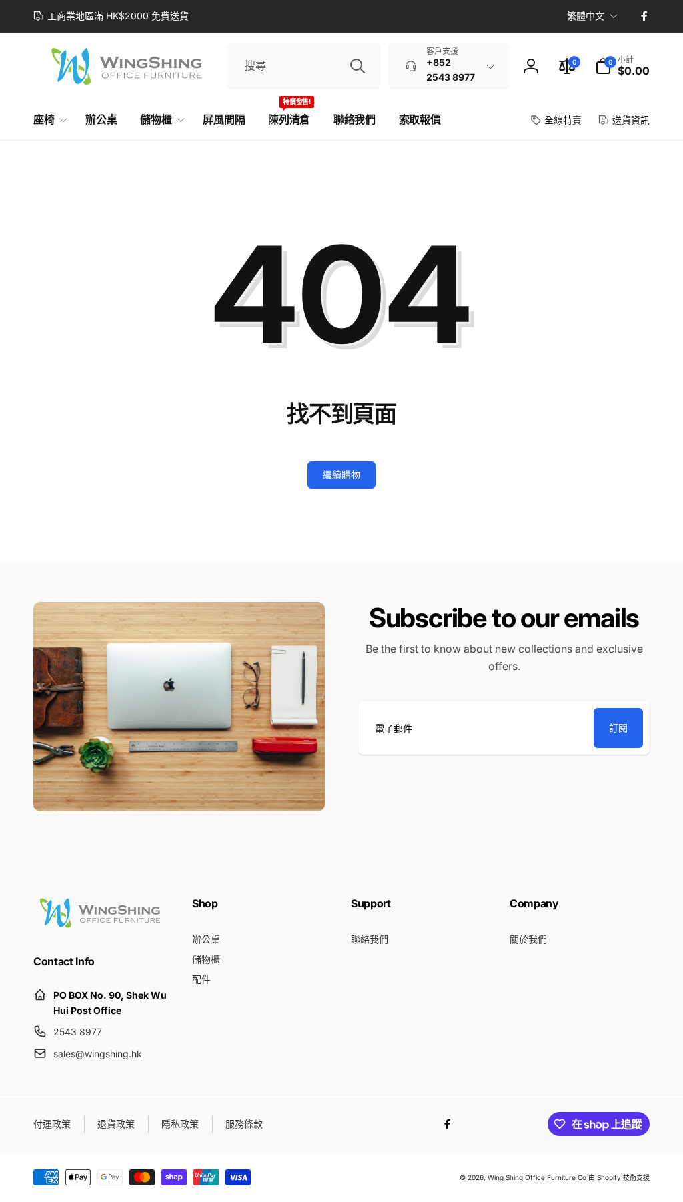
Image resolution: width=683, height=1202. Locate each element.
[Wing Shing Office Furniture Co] (100, 925)
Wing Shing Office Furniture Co (537, 1177)
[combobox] (304, 66)
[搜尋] (357, 66)
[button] (622, 66)
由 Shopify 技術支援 (619, 1177)
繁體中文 (585, 15)
